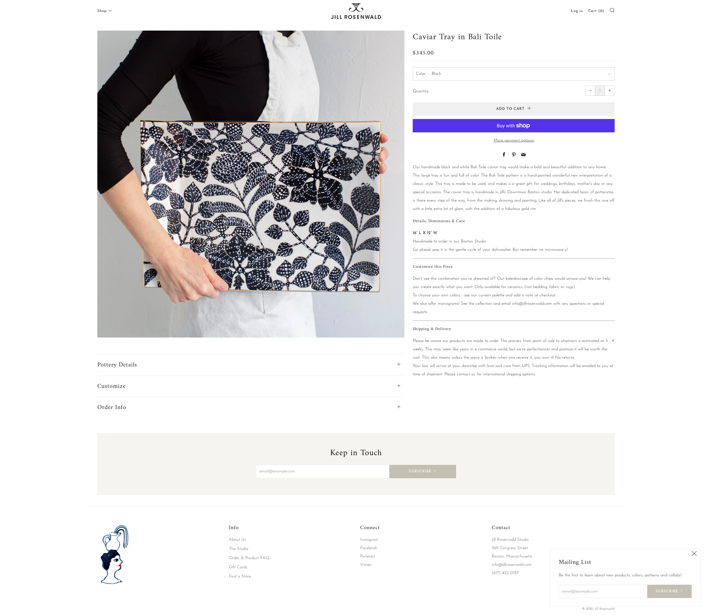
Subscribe (420, 471)
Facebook (368, 548)
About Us (237, 540)
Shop (102, 11)
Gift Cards (238, 567)
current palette (491, 295)
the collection (480, 304)
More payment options (514, 140)
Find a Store (240, 576)
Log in (577, 11)
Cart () (596, 11)
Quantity (421, 91)
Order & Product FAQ (249, 558)
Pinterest (367, 556)
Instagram (369, 540)
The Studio (238, 549)
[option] (250, 184)
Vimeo (366, 565)
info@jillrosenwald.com (532, 304)
